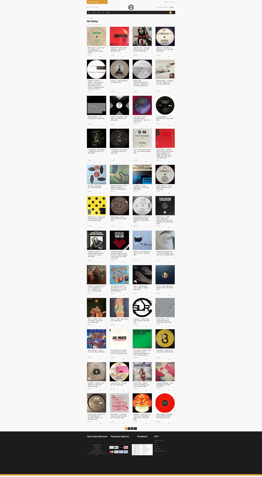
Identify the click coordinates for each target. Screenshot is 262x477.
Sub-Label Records (158, 440)
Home (89, 12)
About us (108, 12)
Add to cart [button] (100, 56)
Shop (94, 12)
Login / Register (163, 7)
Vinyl (98, 12)
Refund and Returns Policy (160, 450)
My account (156, 446)
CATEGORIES (94, 2)
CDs (103, 12)
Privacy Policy (157, 448)
